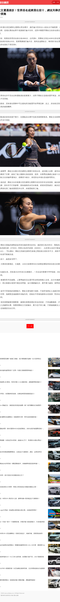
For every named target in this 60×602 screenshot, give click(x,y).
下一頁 (30, 326)
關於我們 (3, 595)
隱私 (15, 595)
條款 (12, 595)
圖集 (58, 2)
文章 (54, 2)
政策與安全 (8, 595)
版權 (17, 595)
